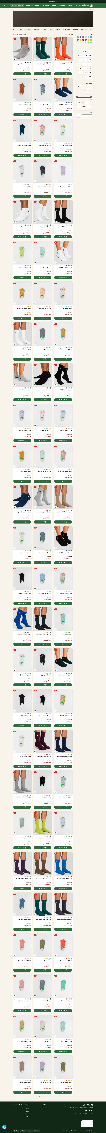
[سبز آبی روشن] (91, 42)
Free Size (80, 55)
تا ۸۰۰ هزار (89, 86)
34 (90, 51)
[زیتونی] (80, 40)
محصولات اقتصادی (66, 29)
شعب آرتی (37, 5)
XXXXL (78, 64)
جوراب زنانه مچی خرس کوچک (24, 145)
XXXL (84, 64)
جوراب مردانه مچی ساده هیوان (24, 64)
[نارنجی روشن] (49, 143)
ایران (14, 29)
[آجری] (83, 37)
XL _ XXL (89, 77)
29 (90, 68)
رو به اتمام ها (75, 29)
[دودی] (86, 40)
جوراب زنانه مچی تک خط (46, 960)
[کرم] (66, 62)
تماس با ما (27, 1114)
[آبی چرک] (88, 37)
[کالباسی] (46, 143)
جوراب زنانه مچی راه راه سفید (45, 145)
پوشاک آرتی (78, 5)
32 (90, 73)
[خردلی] (88, 40)
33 (85, 73)
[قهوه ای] (46, 184)
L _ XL (84, 51)
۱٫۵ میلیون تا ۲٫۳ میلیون (87, 89)
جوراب (85, 9)
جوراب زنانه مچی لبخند (26, 186)
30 (85, 68)
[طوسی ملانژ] (68, 62)
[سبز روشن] (88, 42)
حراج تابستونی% (29, 5)
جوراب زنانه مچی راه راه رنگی (45, 104)
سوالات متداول (26, 1116)
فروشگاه (63, 1107)
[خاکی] (91, 40)
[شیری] (30, 917)
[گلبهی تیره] (66, 958)
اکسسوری (54, 5)
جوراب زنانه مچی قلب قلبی (66, 960)
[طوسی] (28, 184)
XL (80, 60)
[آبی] (91, 37)
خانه (92, 9)
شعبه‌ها (27, 1111)
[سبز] (78, 40)
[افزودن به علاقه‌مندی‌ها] (55, 59)
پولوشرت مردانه (28, 29)
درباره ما (27, 1108)
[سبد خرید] (4, 5)
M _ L (80, 73)
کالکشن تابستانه (45, 5)
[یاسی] (68, 143)
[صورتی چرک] (27, 917)
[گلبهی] (50, 143)
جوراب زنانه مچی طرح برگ (66, 145)
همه (91, 29)
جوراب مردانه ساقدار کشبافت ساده (64, 64)
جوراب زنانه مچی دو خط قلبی (24, 919)
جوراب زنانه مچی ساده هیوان (65, 104)
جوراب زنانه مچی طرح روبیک (25, 104)
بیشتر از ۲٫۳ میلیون (87, 92)
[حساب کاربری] (7, 5)
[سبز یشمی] (68, 102)
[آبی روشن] (86, 37)
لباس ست (51, 29)
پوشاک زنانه (70, 5)
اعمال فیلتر (84, 106)
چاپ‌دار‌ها (58, 29)
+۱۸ (85, 42)
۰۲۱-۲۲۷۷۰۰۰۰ (88, 1110)
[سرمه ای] (27, 62)
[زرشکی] (83, 40)
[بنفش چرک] (80, 37)
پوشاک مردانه (62, 5)
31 (80, 68)
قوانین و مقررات (44, 1107)
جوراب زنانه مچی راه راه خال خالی (65, 186)
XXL (90, 64)
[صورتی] (69, 143)
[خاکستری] (78, 37)
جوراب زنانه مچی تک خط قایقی (44, 186)
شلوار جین (20, 29)
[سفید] (69, 62)
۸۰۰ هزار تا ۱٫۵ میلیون (81, 86)
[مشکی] (25, 62)
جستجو (78, 116)
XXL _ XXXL (88, 55)
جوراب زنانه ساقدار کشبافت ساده (44, 64)
